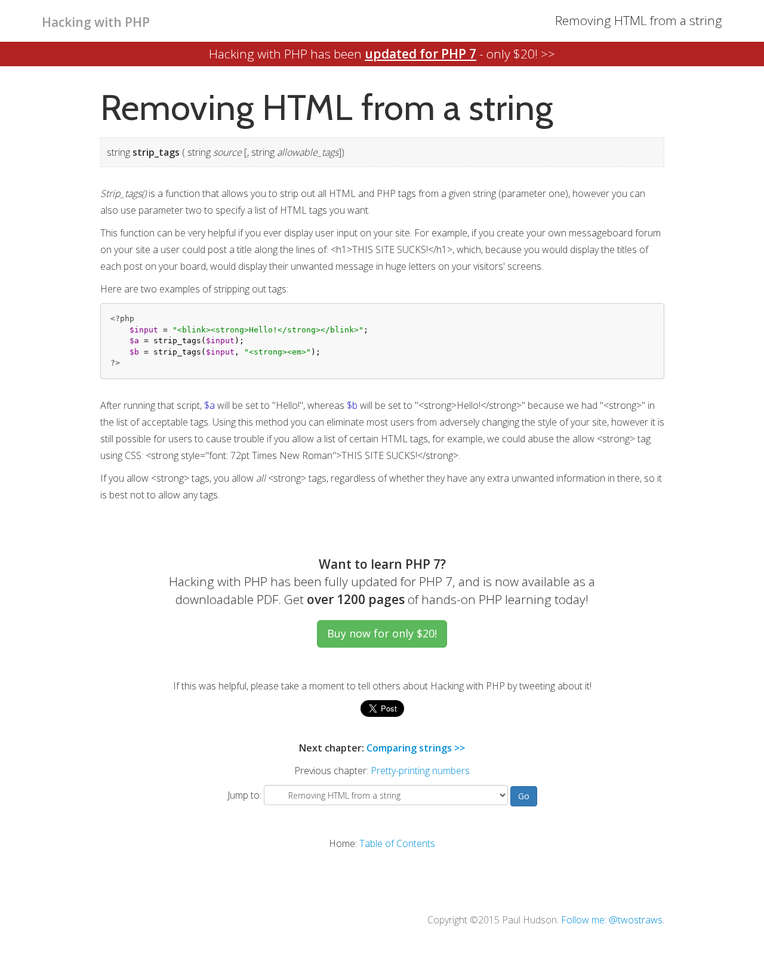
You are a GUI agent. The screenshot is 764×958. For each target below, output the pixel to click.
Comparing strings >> (415, 747)
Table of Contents (397, 843)
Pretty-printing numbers (420, 770)
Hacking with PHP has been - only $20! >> (382, 53)
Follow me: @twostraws (612, 919)
